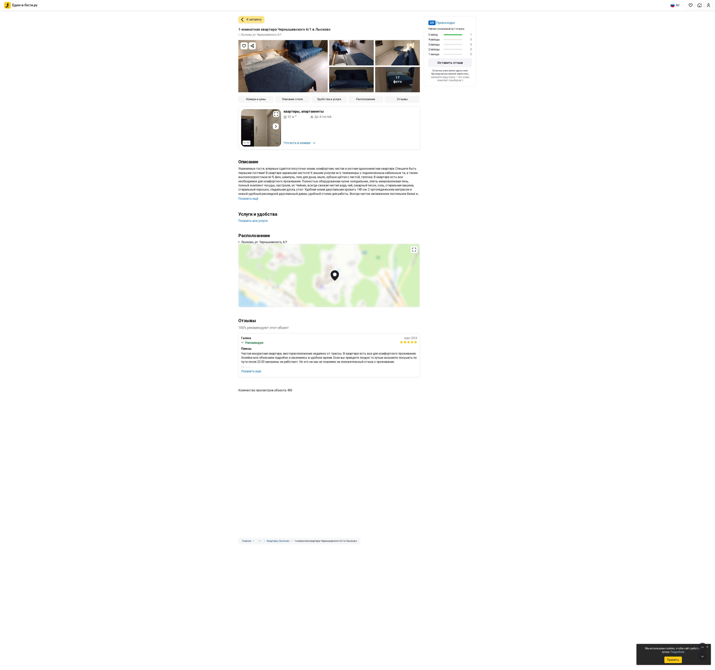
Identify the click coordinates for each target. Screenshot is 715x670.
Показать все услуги (253, 221)
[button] (690, 5)
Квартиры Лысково (278, 541)
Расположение (365, 99)
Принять (673, 660)
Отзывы (402, 99)
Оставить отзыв (450, 63)
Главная (246, 541)
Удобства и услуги (329, 99)
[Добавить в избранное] (244, 45)
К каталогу (254, 19)
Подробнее (677, 651)
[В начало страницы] (702, 647)
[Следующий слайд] (276, 126)
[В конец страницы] (702, 656)
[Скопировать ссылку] (252, 45)
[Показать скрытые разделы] (260, 541)
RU (677, 5)
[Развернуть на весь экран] (276, 114)
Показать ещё (248, 198)
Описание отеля (292, 99)
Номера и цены (256, 99)
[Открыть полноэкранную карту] (329, 275)
